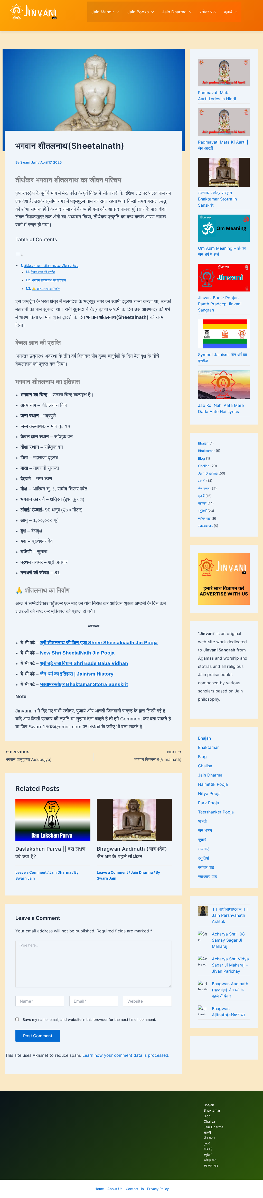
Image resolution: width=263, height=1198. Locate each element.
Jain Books (138, 11)
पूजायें (228, 11)
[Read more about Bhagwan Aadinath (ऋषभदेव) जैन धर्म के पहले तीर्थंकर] (134, 819)
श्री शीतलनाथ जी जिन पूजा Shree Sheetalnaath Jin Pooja (99, 642)
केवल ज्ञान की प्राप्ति (43, 272)
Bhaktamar (206, 451)
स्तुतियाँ (202, 511)
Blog (201, 458)
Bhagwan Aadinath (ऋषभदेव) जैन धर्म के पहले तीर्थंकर (230, 990)
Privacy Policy (158, 1189)
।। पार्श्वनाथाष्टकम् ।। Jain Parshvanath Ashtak (230, 915)
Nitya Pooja (209, 793)
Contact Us (135, 1189)
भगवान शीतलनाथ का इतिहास (49, 280)
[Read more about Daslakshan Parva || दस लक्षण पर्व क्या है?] (52, 819)
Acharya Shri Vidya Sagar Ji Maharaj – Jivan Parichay (230, 965)
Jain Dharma (174, 11)
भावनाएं (202, 503)
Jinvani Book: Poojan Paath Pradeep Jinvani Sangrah (219, 304)
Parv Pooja (208, 802)
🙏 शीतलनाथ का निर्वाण (46, 289)
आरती (201, 481)
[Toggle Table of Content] (19, 255)
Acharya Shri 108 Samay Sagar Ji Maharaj (228, 940)
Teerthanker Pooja (216, 811)
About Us (115, 1189)
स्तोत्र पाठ (208, 11)
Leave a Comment (30, 872)
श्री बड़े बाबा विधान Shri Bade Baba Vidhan (84, 663)
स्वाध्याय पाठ (205, 526)
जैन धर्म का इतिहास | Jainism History (77, 674)
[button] (116, 12)
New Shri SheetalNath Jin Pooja (77, 653)
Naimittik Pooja (213, 784)
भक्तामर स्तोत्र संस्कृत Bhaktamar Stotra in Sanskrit (217, 199)
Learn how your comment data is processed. (125, 1055)
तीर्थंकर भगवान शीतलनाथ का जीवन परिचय (51, 266)
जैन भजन (203, 488)
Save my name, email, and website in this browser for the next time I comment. (89, 1019)
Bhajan (203, 443)
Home (99, 1189)
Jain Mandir (102, 11)
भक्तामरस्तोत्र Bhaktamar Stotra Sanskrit (84, 684)
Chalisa (203, 466)
